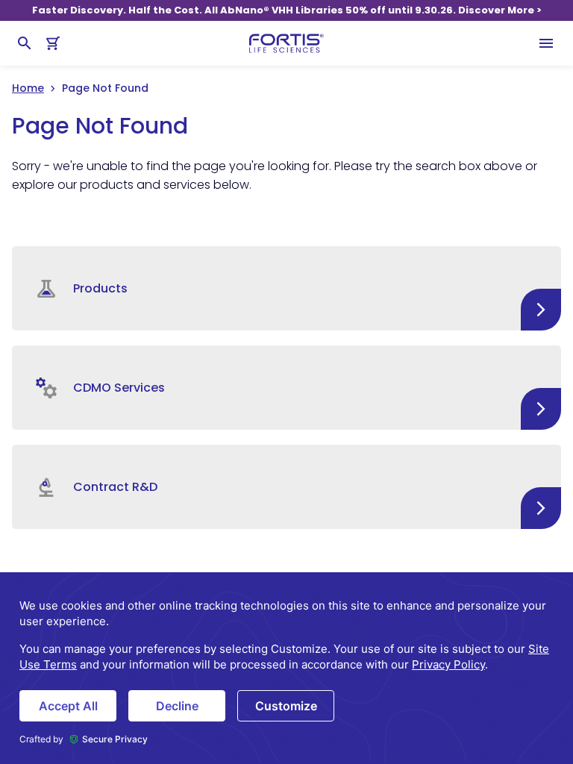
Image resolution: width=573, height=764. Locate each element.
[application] (286, 668)
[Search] (24, 43)
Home (28, 88)
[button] (286, 288)
